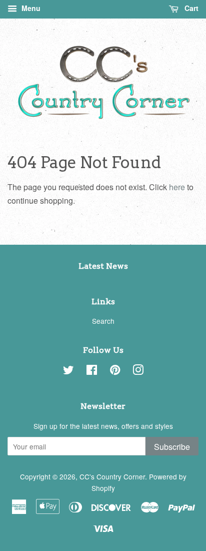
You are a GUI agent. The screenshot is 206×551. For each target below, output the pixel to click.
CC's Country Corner (112, 476)
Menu (30, 8)
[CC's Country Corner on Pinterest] (115, 371)
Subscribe (172, 446)
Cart (190, 8)
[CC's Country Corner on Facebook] (92, 371)
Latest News (103, 266)
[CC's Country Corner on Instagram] (138, 371)
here (177, 187)
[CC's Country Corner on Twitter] (68, 371)
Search (103, 321)
